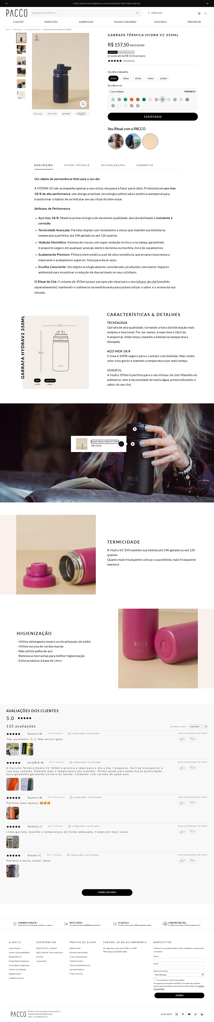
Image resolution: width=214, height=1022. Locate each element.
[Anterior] (6, 3)
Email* (156, 964)
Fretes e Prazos (76, 974)
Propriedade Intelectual (19, 961)
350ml (113, 78)
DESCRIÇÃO (43, 165)
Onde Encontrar (76, 961)
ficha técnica (77, 165)
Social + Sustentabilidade (19, 952)
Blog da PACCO (15, 957)
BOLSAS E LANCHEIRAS (125, 22)
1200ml (163, 78)
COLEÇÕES (18, 22)
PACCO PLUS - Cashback (46, 948)
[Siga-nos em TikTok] (195, 1014)
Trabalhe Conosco (16, 978)
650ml (138, 78)
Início (8, 29)
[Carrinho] (205, 13)
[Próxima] (207, 3)
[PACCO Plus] (199, 13)
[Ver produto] (121, 444)
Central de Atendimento (80, 965)
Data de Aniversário (161, 971)
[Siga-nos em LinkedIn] (202, 1014)
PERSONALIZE (194, 22)
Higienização (113, 165)
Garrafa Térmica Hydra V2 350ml (105, 441)
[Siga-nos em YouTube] (189, 1014)
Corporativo (41, 961)
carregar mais (107, 892)
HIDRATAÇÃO (51, 22)
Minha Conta (75, 948)
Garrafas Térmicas (33, 29)
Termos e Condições (17, 969)
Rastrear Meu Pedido (79, 952)
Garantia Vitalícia (77, 969)
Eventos (39, 957)
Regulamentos (15, 974)
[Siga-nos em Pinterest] (183, 1014)
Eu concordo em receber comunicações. (171, 980)
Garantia (145, 165)
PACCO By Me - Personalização (49, 952)
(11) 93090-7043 (119, 951)
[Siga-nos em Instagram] (176, 1014)
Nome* (156, 956)
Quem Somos (15, 948)
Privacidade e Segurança (19, 965)
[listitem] (116, 141)
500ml (126, 78)
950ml (150, 78)
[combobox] (83, 13)
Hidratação (17, 29)
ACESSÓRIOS (160, 22)
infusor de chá (146, 281)
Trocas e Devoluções (78, 957)
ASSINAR (179, 995)
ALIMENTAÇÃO (86, 22)
